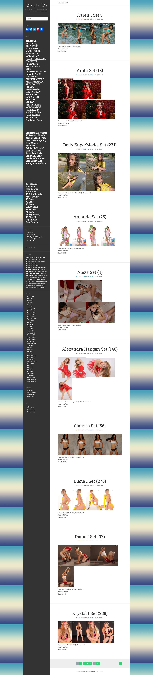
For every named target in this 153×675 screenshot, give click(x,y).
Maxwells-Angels (35, 277)
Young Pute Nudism (36, 163)
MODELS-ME (32, 48)
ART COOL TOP (33, 84)
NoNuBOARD (32, 109)
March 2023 (30, 373)
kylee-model (31, 273)
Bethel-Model (28, 269)
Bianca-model (34, 269)
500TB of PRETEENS (36, 58)
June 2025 (30, 325)
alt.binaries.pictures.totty (31, 267)
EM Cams (30, 186)
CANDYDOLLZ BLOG (36, 71)
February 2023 (31, 375)
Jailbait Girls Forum (36, 137)
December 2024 (31, 337)
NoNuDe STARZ (33, 107)
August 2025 (30, 321)
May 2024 (29, 351)
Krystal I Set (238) (89, 613)
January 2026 (31, 311)
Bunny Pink (32, 206)
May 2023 (29, 369)
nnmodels (90, 19)
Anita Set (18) (31, 234)
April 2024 (30, 353)
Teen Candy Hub (34, 160)
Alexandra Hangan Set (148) (90, 349)
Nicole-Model (28, 283)
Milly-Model (28, 279)
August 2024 (30, 345)
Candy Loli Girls (34, 120)
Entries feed (30, 408)
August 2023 (30, 363)
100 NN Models (33, 89)
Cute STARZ (31, 76)
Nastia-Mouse (32, 281)
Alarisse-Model (29, 257)
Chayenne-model (32, 271)
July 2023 (29, 365)
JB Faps (30, 199)
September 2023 (31, 361)
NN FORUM (31, 94)
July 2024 (29, 347)
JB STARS (30, 99)
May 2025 (29, 327)
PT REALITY (32, 53)
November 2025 (31, 315)
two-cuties (36, 287)
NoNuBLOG (31, 117)
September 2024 (31, 343)
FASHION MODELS (35, 79)
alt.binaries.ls (39, 259)
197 (98, 663)
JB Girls (30, 201)
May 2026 (29, 302)
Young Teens (30, 396)
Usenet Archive (31, 394)
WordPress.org (31, 412)
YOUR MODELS (33, 112)
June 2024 (30, 349)
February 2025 (31, 333)
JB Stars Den (32, 217)
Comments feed (31, 410)
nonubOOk (31, 40)
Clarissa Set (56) (90, 425)
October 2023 (31, 359)
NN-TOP (30, 102)
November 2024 (31, 339)
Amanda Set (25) (32, 239)
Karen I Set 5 (30, 232)
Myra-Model (39, 279)
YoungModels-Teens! (36, 132)
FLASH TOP (31, 61)
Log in (28, 406)
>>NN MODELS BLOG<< (33, 67)
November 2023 (31, 357)
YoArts (101, 671)
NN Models (30, 390)
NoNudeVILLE (33, 114)
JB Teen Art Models (35, 135)
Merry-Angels (43, 277)
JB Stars (30, 204)
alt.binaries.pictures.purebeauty (32, 265)
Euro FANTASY (33, 91)
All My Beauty (33, 214)
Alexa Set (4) (30, 241)
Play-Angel (39, 283)
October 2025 (31, 317)
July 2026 (29, 298)
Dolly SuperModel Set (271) (34, 237)
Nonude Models (31, 392)
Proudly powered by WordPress (84, 671)
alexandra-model (35, 257)
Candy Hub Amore (35, 158)
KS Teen (30, 211)
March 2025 (30, 331)
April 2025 (30, 329)
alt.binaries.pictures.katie (31, 263)
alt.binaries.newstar (41, 261)
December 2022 (31, 379)
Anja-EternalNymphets (41, 267)
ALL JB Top (31, 43)
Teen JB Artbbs (33, 150)
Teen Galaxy (32, 189)
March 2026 (30, 307)
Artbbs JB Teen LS (35, 148)
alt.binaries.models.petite (31, 261)
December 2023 (31, 355)
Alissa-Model (42, 257)
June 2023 (30, 367)
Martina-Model (44, 275)
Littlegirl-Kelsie (32, 275)
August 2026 (30, 296)
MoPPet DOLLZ (33, 51)
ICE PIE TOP (32, 46)
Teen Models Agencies (32, 144)
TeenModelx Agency (36, 140)
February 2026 (31, 309)
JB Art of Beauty (34, 194)
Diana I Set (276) (90, 481)
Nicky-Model (44, 281)
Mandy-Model (38, 275)
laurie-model (36, 273)
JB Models (31, 209)
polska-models (39, 285)
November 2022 (31, 381)
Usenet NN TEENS (36, 5)
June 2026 (30, 300)
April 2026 (30, 304)
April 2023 (30, 371)
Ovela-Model (34, 283)
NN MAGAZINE (33, 104)
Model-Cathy (33, 279)
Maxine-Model (29, 277)
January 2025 (31, 335)
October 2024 (31, 341)
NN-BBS (30, 86)
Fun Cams (31, 191)
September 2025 (31, 319)
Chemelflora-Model (40, 271)
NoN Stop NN (32, 97)
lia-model (41, 273)
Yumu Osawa (41, 287)
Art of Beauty (32, 196)
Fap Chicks (31, 219)
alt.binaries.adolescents (31, 259)
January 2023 (31, 377)
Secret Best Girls (34, 153)
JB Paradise (31, 183)
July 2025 (29, 323)
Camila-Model (40, 269)
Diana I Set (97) (90, 536)
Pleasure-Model (32, 285)
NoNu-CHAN (32, 56)
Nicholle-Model (39, 281)
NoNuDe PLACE (33, 74)
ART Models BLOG (35, 81)
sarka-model (31, 287)
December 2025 (31, 313)
